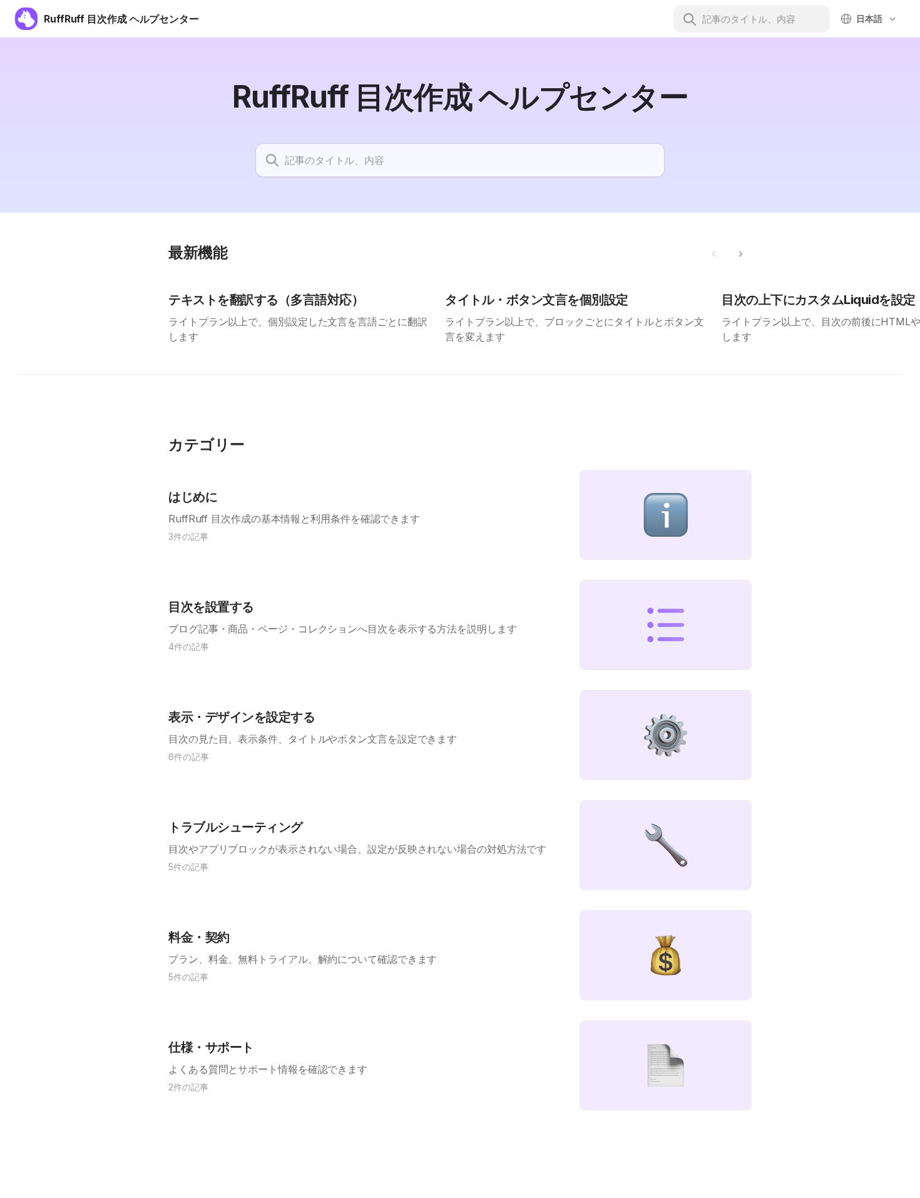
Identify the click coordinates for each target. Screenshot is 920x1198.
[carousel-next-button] (740, 254)
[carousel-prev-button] (714, 254)
